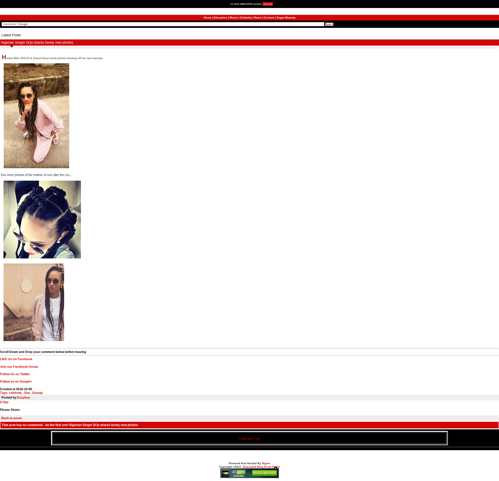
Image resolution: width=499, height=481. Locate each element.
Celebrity (246, 17)
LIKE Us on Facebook (16, 359)
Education (220, 17)
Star (6, 402)
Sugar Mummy (286, 17)
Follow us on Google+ (16, 381)
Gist (27, 392)
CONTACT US (249, 439)
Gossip (37, 392)
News (257, 17)
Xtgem (266, 463)
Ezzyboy (23, 397)
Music (234, 17)
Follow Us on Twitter (15, 374)
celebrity (15, 392)
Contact (269, 17)
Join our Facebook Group (19, 366)
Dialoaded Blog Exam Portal (261, 466)
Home (207, 17)
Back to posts (11, 418)
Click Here (267, 4)
